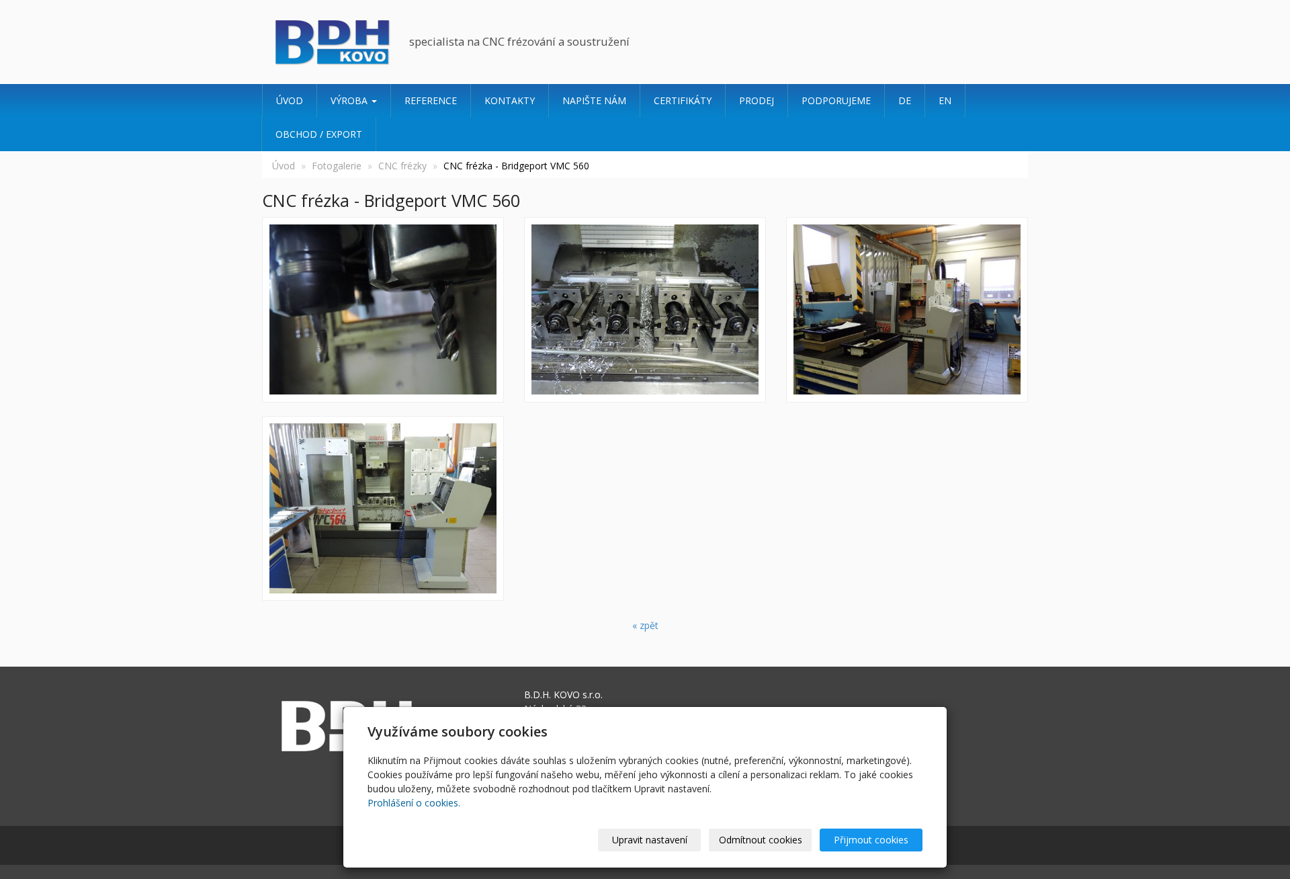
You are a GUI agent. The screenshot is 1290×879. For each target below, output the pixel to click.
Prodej (756, 100)
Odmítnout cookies (760, 839)
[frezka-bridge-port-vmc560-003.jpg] (645, 310)
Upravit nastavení (649, 839)
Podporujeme (836, 100)
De (904, 100)
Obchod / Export (318, 134)
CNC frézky (402, 165)
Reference (430, 100)
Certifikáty (683, 100)
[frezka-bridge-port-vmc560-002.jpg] (383, 508)
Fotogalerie (336, 165)
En (945, 100)
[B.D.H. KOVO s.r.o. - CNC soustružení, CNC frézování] (330, 42)
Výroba (350, 100)
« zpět (645, 625)
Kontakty (509, 100)
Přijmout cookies (871, 839)
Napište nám (594, 100)
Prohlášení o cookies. (414, 802)
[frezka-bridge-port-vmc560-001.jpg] (907, 310)
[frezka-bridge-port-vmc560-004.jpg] (383, 310)
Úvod (289, 100)
